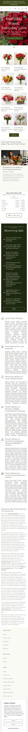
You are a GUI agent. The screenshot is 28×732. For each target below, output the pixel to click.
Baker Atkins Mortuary (20, 385)
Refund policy (7, 689)
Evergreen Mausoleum (20, 403)
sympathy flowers (6, 561)
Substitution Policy (8, 692)
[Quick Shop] (15, 8)
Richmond (15, 341)
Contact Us (6, 675)
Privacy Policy (7, 685)
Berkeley (16, 324)
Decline (13, 724)
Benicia (11, 324)
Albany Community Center (13, 480)
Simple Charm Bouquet (18, 110)
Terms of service (7, 696)
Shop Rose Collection (14, 38)
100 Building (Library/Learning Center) (16, 414)
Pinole (6, 339)
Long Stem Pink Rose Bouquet (7, 130)
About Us (5, 648)
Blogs (4, 661)
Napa (19, 336)
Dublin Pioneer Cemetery (12, 401)
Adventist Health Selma (12, 351)
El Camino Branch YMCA (20, 498)
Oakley (7, 337)
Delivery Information (8, 682)
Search (5, 658)
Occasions (6, 641)
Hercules (24, 333)
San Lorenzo (13, 342)
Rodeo (21, 341)
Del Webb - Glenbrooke (17, 493)
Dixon (19, 329)
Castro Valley (22, 326)
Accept (13, 720)
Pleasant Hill (22, 339)
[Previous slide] (9, 47)
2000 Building (20, 433)
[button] (19, 8)
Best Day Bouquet (6, 89)
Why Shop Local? (8, 678)
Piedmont (24, 337)
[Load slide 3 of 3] (16, 47)
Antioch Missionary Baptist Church (16, 467)
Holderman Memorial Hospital (18, 372)
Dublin (23, 329)
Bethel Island (23, 324)
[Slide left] (10, 188)
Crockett (18, 328)
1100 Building (13, 415)
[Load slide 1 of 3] (12, 47)
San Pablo (21, 342)
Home (4, 634)
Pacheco (17, 337)
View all (14, 135)
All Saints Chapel (15, 459)
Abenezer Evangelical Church (13, 448)
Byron (14, 326)
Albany (18, 321)
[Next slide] (19, 47)
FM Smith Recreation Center (13, 500)
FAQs (4, 671)
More (14, 308)
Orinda (12, 337)
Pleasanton (8, 341)
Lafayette (24, 334)
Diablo (7, 329)
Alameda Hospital (19, 353)
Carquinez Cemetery (16, 393)
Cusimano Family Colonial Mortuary (16, 399)
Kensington (8, 334)
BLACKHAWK (19, 323)
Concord (12, 328)
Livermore (8, 336)
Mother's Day (6, 638)
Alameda (7, 321)
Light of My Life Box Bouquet (7, 110)
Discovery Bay (13, 329)
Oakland (24, 336)
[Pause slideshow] (26, 47)
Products (5, 645)
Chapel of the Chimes (11, 396)
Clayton (7, 328)
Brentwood (8, 326)
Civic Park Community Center (13, 488)
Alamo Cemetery (10, 381)
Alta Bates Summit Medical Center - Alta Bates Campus (16, 355)
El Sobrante (15, 331)
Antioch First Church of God (18, 466)
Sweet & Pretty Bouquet (5, 69)
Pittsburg (13, 339)
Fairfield (7, 333)
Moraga (14, 336)
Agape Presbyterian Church (18, 453)
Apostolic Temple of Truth (13, 469)
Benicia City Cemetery (11, 386)
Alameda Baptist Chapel (11, 454)
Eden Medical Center (19, 368)
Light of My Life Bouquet (18, 90)
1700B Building (22, 427)
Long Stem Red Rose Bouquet (20, 69)
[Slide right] (17, 188)
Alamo (13, 321)
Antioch (12, 323)
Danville (24, 328)
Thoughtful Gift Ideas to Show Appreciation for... (12, 168)
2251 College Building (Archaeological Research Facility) (16, 435)
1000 (6, 415)
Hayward (15, 333)
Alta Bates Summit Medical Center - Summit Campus (16, 359)
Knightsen (16, 334)
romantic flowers (5, 609)
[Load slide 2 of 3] (14, 47)
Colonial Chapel (22, 398)
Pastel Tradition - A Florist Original (19, 130)
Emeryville (24, 331)
